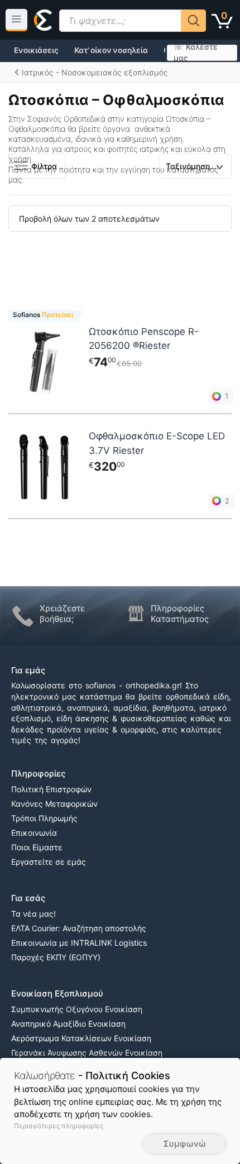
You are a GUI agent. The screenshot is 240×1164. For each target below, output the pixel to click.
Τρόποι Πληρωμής (44, 818)
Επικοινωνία (34, 832)
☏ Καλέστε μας (196, 53)
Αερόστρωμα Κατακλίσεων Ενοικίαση (81, 1038)
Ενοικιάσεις (36, 50)
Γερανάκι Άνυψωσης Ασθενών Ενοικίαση (86, 1052)
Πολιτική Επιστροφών (51, 789)
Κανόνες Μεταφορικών (54, 803)
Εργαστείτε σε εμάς (48, 861)
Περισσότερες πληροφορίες (58, 1126)
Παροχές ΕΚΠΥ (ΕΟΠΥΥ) (55, 957)
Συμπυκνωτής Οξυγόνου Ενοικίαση (76, 1009)
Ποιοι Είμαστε (37, 847)
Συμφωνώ (185, 1143)
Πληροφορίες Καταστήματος (180, 614)
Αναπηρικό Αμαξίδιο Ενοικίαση (68, 1023)
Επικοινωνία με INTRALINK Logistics (79, 942)
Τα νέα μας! (33, 913)
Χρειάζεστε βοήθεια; (62, 614)
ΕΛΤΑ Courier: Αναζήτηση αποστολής (78, 928)
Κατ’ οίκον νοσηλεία (111, 50)
